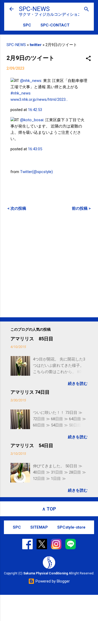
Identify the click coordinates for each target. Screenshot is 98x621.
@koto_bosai (31, 120)
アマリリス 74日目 (30, 392)
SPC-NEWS (34, 9)
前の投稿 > (81, 208)
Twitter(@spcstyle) (36, 171)
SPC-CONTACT (55, 25)
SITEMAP (39, 527)
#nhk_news (20, 93)
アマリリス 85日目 (31, 338)
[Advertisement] (49, 264)
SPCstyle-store (71, 527)
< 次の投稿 (16, 208)
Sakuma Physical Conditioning (45, 573)
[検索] (86, 9)
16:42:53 (35, 109)
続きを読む (78, 383)
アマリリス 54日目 (31, 445)
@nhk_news (30, 80)
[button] (88, 58)
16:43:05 (35, 149)
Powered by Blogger (52, 581)
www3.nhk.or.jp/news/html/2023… (39, 99)
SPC (27, 25)
